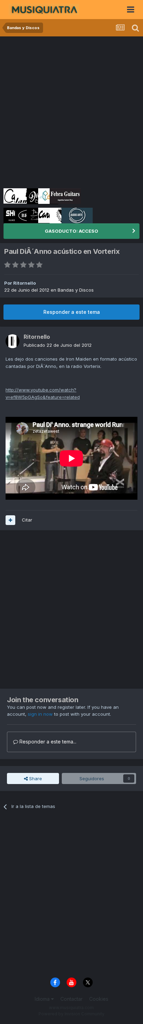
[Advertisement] (71, 111)
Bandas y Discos (76, 290)
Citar (27, 520)
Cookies (98, 999)
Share (35, 778)
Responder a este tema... (47, 742)
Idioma (43, 999)
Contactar (71, 999)
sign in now (40, 714)
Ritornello (24, 283)
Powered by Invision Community (71, 1013)
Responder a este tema (71, 312)
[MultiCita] (10, 520)
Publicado (58, 345)
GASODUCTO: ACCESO (71, 231)
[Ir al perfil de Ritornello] (12, 341)
